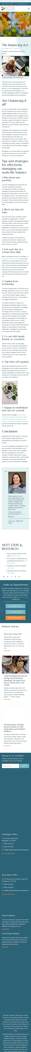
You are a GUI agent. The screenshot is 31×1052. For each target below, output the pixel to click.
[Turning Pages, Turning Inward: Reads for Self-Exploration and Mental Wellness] (15, 726)
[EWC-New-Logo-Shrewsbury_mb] (8, 8)
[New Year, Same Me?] (15, 642)
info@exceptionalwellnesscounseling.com (15, 601)
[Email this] (4, 577)
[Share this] (8, 577)
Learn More (10, 573)
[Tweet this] (11, 577)
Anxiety (17, 48)
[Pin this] (15, 577)
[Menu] (29, 9)
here (22, 514)
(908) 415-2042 (23, 597)
